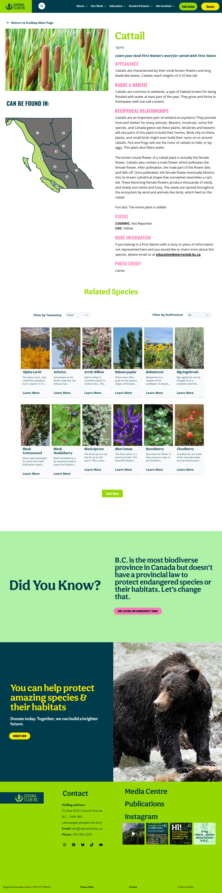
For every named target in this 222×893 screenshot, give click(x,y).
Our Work (97, 6)
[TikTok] (92, 845)
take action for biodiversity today (138, 611)
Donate (210, 6)
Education (116, 6)
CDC (118, 228)
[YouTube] (101, 845)
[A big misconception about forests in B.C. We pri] (205, 834)
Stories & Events (139, 6)
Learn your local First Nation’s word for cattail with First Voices (165, 55)
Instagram (141, 817)
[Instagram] (64, 845)
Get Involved (163, 6)
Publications (144, 804)
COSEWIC (122, 223)
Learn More (31, 393)
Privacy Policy (87, 887)
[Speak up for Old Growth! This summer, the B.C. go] (181, 834)
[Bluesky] (83, 845)
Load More (112, 493)
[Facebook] (74, 845)
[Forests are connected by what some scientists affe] (134, 834)
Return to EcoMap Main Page (32, 23)
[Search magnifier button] (41, 6)
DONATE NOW (19, 736)
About (80, 6)
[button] (56, 151)
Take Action (188, 6)
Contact (75, 794)
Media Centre (146, 792)
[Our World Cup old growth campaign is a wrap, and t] (157, 834)
